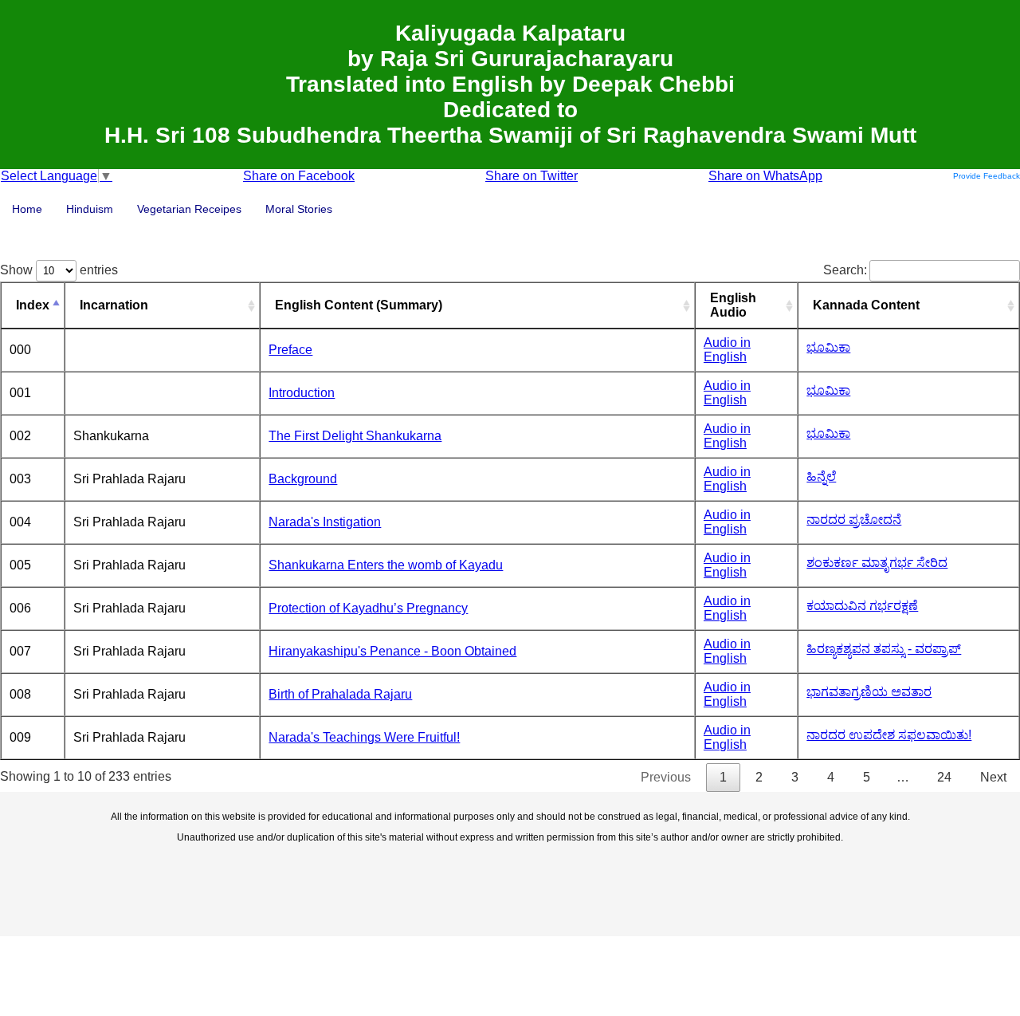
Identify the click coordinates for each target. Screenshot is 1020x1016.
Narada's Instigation (325, 522)
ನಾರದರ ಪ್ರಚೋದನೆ (853, 519)
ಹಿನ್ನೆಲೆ (821, 476)
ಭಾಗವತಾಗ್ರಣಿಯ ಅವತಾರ (869, 692)
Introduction (302, 393)
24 (944, 777)
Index (32, 305)
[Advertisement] (510, 888)
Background (303, 479)
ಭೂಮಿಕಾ (828, 347)
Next (993, 777)
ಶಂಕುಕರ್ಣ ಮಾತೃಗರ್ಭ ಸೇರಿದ (876, 562)
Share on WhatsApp (765, 176)
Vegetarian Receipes (189, 209)
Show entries (59, 270)
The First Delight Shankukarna (355, 436)
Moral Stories (298, 209)
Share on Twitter (531, 176)
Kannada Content (866, 305)
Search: (845, 270)
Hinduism (89, 209)
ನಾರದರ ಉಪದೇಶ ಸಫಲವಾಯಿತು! (888, 735)
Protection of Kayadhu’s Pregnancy (368, 608)
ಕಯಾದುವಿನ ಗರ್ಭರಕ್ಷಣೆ (862, 605)
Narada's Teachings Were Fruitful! (364, 737)
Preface (290, 349)
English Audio (733, 305)
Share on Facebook (299, 176)
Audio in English (727, 350)
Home (27, 209)
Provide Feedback (986, 175)
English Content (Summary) (358, 305)
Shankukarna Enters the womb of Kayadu (386, 565)
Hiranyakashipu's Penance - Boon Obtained (392, 651)
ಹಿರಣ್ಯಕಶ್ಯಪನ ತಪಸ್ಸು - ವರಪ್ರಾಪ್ (883, 649)
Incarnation (114, 305)
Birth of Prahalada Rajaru (340, 694)
